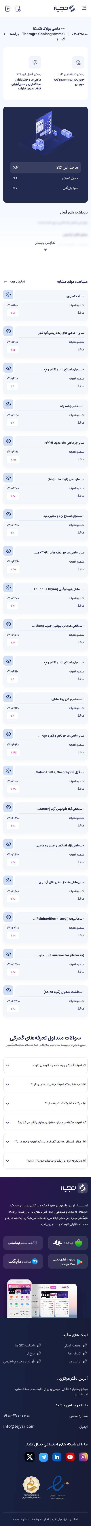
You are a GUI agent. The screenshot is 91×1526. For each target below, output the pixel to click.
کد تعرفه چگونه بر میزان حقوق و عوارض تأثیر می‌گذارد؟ (51, 1122)
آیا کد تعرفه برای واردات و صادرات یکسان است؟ (56, 1160)
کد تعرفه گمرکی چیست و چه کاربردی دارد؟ (59, 1065)
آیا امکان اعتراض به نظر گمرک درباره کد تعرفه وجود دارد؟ (50, 1141)
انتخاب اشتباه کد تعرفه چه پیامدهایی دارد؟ (58, 1084)
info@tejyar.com (18, 1426)
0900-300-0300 (16, 1416)
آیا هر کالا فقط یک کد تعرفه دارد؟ (65, 1103)
